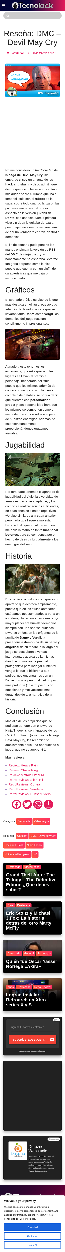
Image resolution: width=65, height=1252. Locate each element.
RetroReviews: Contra (24, 784)
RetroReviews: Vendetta (25, 789)
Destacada (24, 821)
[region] (32, 1223)
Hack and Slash (14, 845)
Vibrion (19, 53)
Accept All (33, 1227)
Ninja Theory (34, 845)
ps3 (35, 854)
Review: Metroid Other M (26, 775)
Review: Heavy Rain (23, 765)
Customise (32, 1236)
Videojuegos (41, 821)
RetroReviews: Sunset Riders (29, 794)
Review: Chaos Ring (23, 770)
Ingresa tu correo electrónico (27, 1027)
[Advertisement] (32, 132)
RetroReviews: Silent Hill (26, 780)
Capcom (22, 835)
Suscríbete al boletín (33, 1040)
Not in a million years (17, 854)
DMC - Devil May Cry (43, 835)
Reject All (32, 1245)
